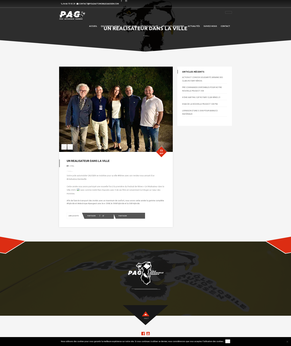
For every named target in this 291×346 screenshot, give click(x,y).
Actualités (194, 26)
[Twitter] (103, 216)
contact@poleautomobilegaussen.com (99, 4)
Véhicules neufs (149, 26)
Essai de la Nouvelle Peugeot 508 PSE (200, 104)
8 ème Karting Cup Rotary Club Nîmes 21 (201, 97)
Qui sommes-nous (110, 26)
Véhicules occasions (173, 26)
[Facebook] (99, 216)
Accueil (93, 26)
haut (146, 318)
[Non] (287, 341)
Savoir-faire (130, 26)
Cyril (72, 166)
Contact (225, 26)
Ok (227, 341)
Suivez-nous (210, 26)
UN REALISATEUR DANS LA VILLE (88, 160)
